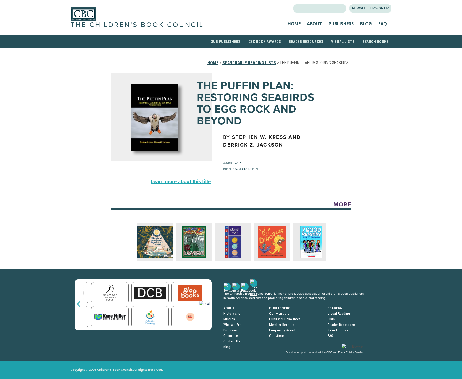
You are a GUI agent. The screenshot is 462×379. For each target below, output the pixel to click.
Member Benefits (282, 325)
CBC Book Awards (264, 42)
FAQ (382, 24)
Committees (232, 336)
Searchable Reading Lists (249, 62)
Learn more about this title (181, 181)
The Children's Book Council (137, 25)
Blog (366, 24)
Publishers (341, 24)
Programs (230, 330)
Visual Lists (343, 42)
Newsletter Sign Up (370, 8)
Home (294, 24)
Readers (335, 308)
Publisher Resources (285, 319)
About (314, 24)
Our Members (279, 313)
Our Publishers (226, 42)
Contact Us (231, 341)
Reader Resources (306, 42)
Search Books (375, 42)
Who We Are (232, 325)
